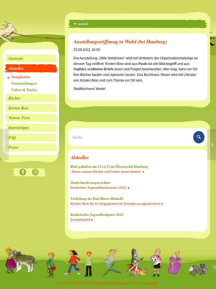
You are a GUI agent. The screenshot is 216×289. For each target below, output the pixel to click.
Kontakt (63, 283)
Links (134, 283)
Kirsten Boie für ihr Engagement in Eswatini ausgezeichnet (115, 204)
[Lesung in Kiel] (4, 144)
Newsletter (150, 283)
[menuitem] (31, 58)
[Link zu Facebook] (23, 172)
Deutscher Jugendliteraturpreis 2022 (99, 188)
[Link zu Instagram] (35, 172)
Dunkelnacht (80, 220)
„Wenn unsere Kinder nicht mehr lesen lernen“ (106, 172)
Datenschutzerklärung (110, 283)
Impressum (81, 283)
